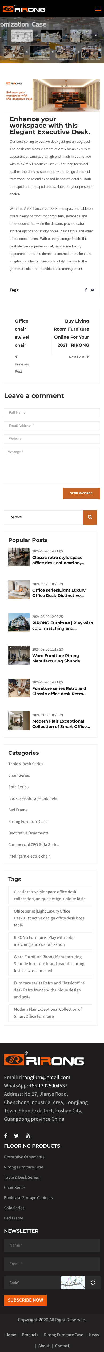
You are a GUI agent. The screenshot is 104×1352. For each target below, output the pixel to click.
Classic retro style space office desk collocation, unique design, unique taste (61, 560)
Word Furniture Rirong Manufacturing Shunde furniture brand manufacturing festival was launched (61, 658)
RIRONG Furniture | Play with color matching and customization (62, 625)
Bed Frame (17, 810)
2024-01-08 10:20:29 (47, 715)
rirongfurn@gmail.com (44, 1077)
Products (30, 1335)
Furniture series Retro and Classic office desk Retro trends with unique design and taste (59, 691)
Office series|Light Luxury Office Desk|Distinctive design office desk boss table (62, 593)
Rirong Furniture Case (27, 822)
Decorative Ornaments (28, 833)
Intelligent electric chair (29, 856)
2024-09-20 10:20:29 (47, 584)
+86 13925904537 (48, 1086)
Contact (62, 1346)
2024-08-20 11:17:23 (47, 649)
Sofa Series (18, 787)
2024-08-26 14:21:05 (47, 551)
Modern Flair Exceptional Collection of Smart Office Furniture (59, 724)
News (94, 1335)
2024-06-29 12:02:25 (47, 617)
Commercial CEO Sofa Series (33, 845)
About (43, 1346)
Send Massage (81, 493)
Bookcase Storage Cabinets (32, 798)
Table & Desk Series (25, 764)
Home (10, 1335)
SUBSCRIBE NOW (25, 1300)
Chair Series (19, 775)
